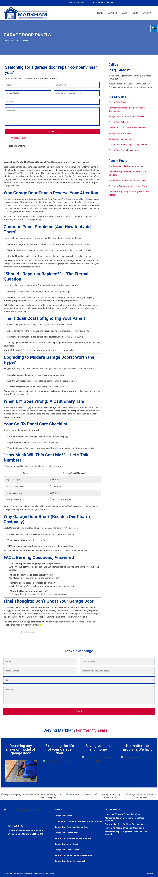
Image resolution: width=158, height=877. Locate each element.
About (135, 13)
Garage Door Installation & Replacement (127, 127)
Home (100, 13)
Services (112, 13)
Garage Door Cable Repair (120, 122)
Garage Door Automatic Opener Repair (126, 116)
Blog (124, 13)
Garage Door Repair (118, 102)
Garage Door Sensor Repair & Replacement (128, 144)
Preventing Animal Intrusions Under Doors (128, 186)
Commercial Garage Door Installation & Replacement (78, 821)
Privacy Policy (48, 873)
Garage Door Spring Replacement (124, 150)
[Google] (9, 839)
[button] (96, 146)
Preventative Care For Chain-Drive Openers (128, 180)
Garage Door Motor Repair (121, 133)
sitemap (150, 873)
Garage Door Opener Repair (121, 139)
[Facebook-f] (5, 839)
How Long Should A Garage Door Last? (127, 166)
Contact (147, 13)
